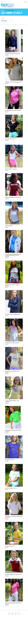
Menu (4, 1)
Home (2, 10)
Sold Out (10, 157)
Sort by (2, 18)
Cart (26, 1)
